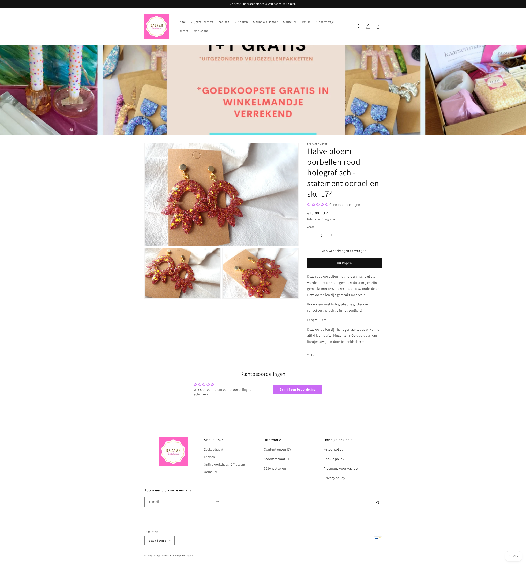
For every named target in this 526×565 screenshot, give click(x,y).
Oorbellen (211, 472)
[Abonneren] (217, 502)
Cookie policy (334, 459)
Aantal (311, 227)
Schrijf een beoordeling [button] (298, 389)
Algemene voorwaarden (342, 468)
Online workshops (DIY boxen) (224, 464)
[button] (358, 26)
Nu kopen (344, 263)
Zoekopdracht (213, 449)
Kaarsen (209, 457)
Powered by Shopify (183, 555)
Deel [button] (314, 355)
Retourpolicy (334, 449)
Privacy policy (334, 478)
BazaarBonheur (162, 555)
